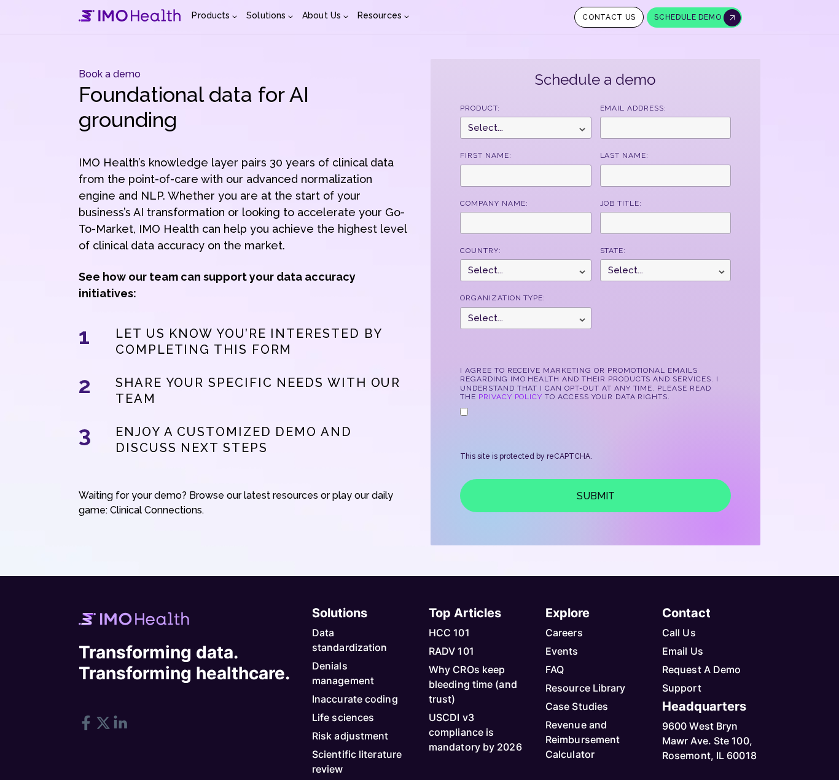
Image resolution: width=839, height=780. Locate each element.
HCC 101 (449, 632)
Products (211, 15)
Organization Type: (502, 298)
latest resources (281, 495)
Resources (379, 15)
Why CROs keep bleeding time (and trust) (473, 684)
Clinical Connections (156, 510)
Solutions (266, 15)
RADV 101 (451, 651)
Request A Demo (701, 669)
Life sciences (343, 717)
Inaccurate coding (355, 699)
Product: (480, 108)
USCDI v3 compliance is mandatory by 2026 (475, 732)
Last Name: (624, 155)
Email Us (682, 651)
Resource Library (585, 688)
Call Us (679, 632)
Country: (480, 250)
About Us (321, 15)
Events (562, 651)
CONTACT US (609, 17)
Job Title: (621, 203)
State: (613, 250)
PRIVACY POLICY (510, 396)
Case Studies (576, 706)
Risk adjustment (350, 736)
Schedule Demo (689, 17)
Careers (564, 632)
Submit (596, 496)
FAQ (554, 669)
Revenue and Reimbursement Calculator (582, 739)
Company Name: (494, 203)
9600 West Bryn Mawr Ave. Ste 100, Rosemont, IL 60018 (709, 741)
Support (681, 688)
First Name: (486, 155)
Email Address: (633, 108)
